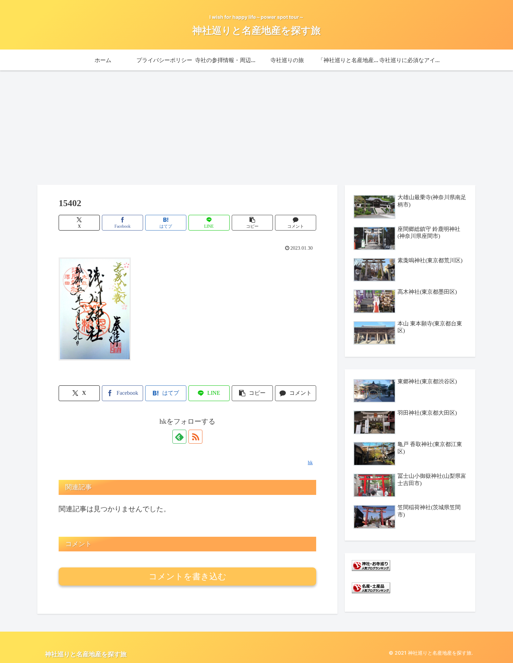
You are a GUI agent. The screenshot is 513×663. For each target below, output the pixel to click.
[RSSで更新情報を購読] (195, 437)
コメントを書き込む (187, 576)
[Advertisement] (256, 127)
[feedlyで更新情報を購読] (179, 437)
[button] (252, 223)
